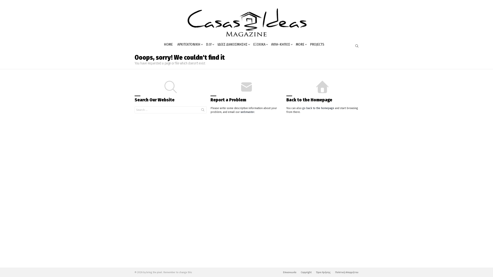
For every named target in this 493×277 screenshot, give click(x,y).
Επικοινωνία (289, 272)
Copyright (306, 272)
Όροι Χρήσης (323, 272)
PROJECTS (317, 44)
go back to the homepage (318, 108)
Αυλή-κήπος (280, 44)
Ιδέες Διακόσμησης (232, 44)
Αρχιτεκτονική (188, 44)
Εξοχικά (259, 44)
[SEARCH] (356, 46)
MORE (300, 44)
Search (203, 110)
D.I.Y (209, 44)
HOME (168, 44)
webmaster (247, 112)
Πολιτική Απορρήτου (346, 272)
